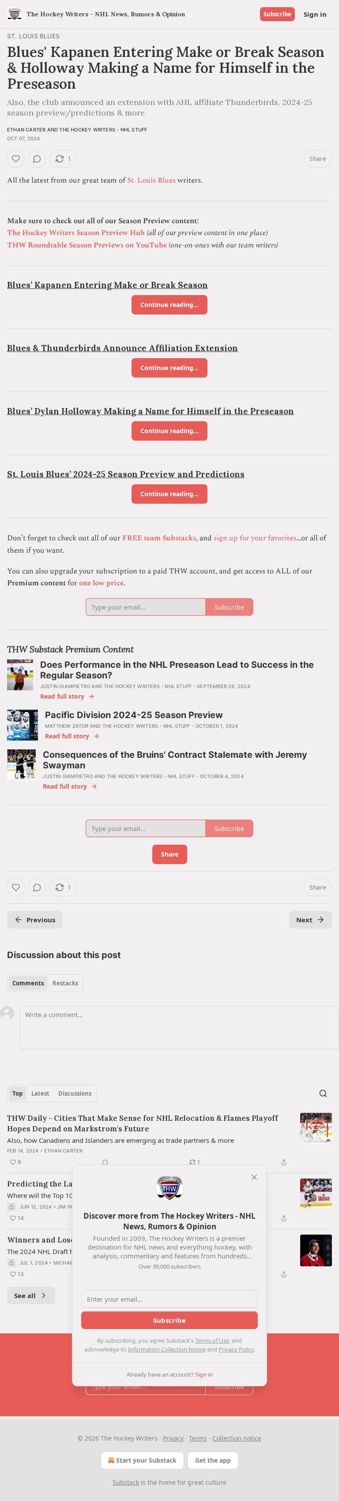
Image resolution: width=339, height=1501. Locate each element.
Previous (40, 919)
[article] (169, 1140)
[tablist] (45, 983)
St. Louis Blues (33, 36)
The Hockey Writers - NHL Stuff (103, 130)
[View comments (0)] (37, 159)
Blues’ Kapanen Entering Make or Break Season (107, 285)
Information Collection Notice (167, 1349)
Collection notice (236, 1438)
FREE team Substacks (159, 538)
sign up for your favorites (255, 538)
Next (304, 919)
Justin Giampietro (65, 686)
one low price (101, 583)
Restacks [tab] (65, 983)
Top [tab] (17, 1093)
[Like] (16, 159)
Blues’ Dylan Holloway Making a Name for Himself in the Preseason (150, 411)
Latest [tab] (40, 1093)
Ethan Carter (26, 130)
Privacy (173, 1438)
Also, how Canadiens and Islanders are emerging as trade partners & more (120, 1140)
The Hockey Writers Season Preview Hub (76, 233)
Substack (126, 1482)
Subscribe (277, 14)
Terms (198, 1438)
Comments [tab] (28, 983)
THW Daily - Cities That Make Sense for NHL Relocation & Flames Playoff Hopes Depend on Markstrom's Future (142, 1123)
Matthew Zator (67, 726)
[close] (254, 1177)
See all (25, 1295)
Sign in (315, 14)
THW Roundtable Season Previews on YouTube (87, 245)
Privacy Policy (236, 1349)
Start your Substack (146, 1460)
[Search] (323, 1093)
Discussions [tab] (74, 1093)
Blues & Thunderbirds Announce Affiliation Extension (122, 348)
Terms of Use (212, 1340)
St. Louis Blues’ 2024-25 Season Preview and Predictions (126, 474)
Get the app (213, 1460)
